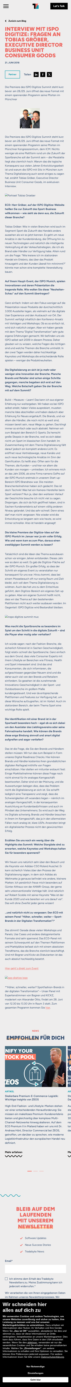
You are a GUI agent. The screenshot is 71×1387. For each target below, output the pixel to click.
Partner (12, 74)
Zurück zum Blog (17, 21)
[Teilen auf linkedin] (36, 74)
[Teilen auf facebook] (42, 74)
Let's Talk (59, 6)
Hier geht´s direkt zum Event (21, 968)
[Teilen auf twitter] (49, 74)
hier (48, 1007)
